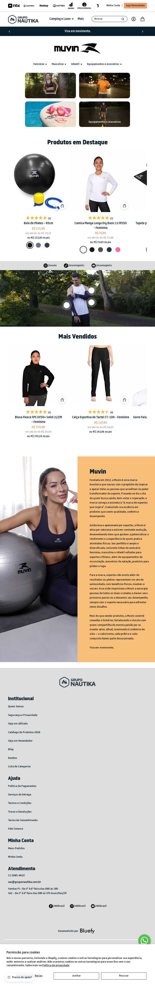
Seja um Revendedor (20, 740)
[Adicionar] (124, 205)
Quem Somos (16, 706)
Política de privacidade (55, 965)
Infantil (75, 64)
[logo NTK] (14, 5)
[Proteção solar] (67, 305)
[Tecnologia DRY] (91, 302)
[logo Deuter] (71, 5)
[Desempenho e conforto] (91, 290)
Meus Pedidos (16, 848)
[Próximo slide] (142, 31)
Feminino (38, 64)
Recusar (124, 975)
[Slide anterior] (9, 31)
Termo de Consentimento (23, 820)
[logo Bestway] (44, 5)
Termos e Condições (19, 803)
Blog (11, 749)
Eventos (12, 758)
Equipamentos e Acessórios (103, 64)
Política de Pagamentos (22, 786)
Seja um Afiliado (18, 723)
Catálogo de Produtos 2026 (24, 732)
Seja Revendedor (135, 5)
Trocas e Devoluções (19, 811)
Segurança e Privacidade (22, 715)
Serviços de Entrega (19, 794)
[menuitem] (81, 19)
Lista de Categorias (19, 766)
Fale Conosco (15, 828)
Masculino (58, 64)
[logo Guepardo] (29, 5)
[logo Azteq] (59, 5)
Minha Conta (113, 5)
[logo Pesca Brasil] (84, 5)
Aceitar (76, 975)
